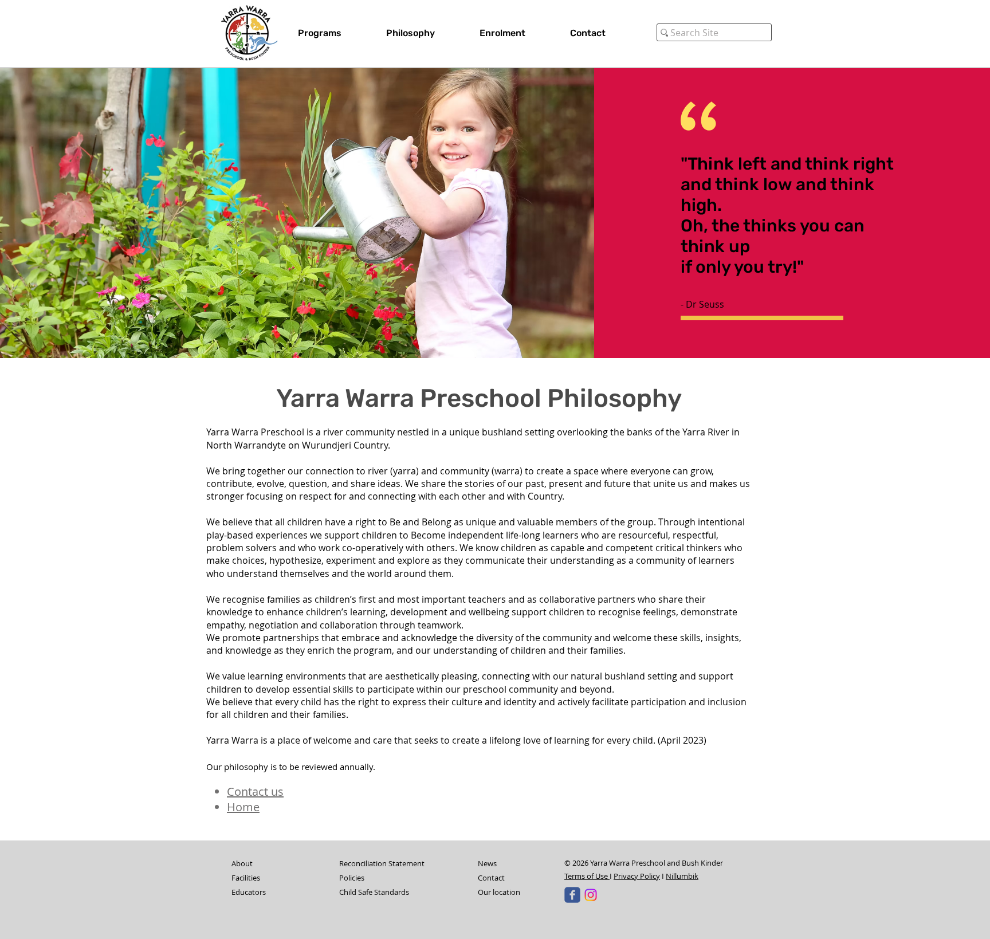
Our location (499, 892)
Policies (351, 878)
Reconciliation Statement (382, 863)
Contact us (255, 791)
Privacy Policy (637, 876)
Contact (491, 878)
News (487, 863)
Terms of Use (587, 876)
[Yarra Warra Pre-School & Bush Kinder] (572, 895)
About (242, 863)
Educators (248, 892)
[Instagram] (591, 895)
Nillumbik (682, 876)
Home (243, 807)
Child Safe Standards (374, 892)
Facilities (245, 878)
